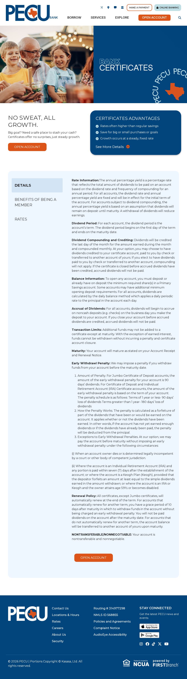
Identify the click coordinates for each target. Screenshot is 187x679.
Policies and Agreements (112, 621)
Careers (57, 628)
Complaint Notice (107, 628)
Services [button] (98, 17)
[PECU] (28, 12)
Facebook (147, 644)
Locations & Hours (65, 615)
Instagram (141, 644)
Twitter (160, 644)
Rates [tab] (21, 219)
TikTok (153, 644)
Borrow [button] (74, 17)
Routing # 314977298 (109, 608)
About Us (59, 634)
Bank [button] (53, 17)
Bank (109, 61)
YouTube (166, 644)
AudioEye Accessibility (110, 634)
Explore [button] (122, 17)
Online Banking (169, 7)
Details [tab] (23, 185)
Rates (56, 621)
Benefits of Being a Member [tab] (35, 202)
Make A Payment (139, 7)
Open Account (154, 17)
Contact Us (60, 608)
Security (58, 641)
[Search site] (179, 17)
